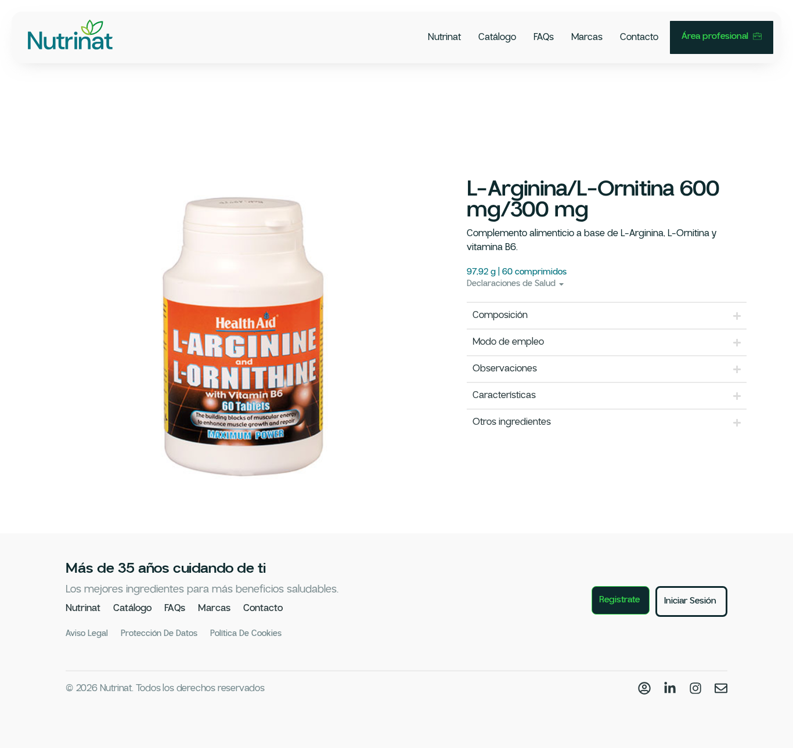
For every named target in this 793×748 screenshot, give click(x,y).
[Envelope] (721, 688)
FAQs (544, 37)
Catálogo (497, 37)
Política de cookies (246, 633)
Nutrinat (444, 37)
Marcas (587, 37)
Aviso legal (87, 633)
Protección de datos (159, 633)
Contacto (639, 37)
